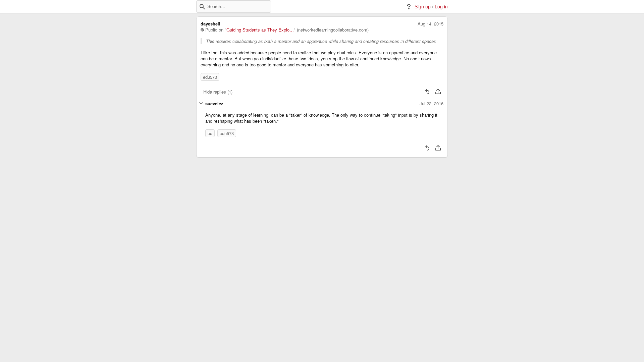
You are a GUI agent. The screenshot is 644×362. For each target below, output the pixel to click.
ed (210, 133)
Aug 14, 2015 (430, 24)
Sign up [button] (423, 6)
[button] (202, 7)
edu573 (210, 77)
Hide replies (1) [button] (217, 91)
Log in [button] (441, 6)
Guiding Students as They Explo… (260, 30)
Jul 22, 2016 (431, 104)
